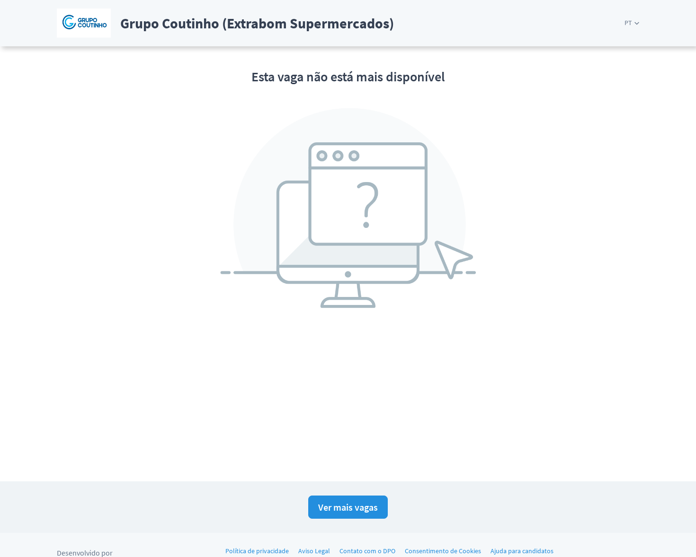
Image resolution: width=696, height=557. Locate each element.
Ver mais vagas (348, 507)
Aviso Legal (314, 551)
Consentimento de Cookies (443, 551)
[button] (632, 22)
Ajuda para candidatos (522, 551)
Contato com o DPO (367, 551)
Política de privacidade (257, 551)
